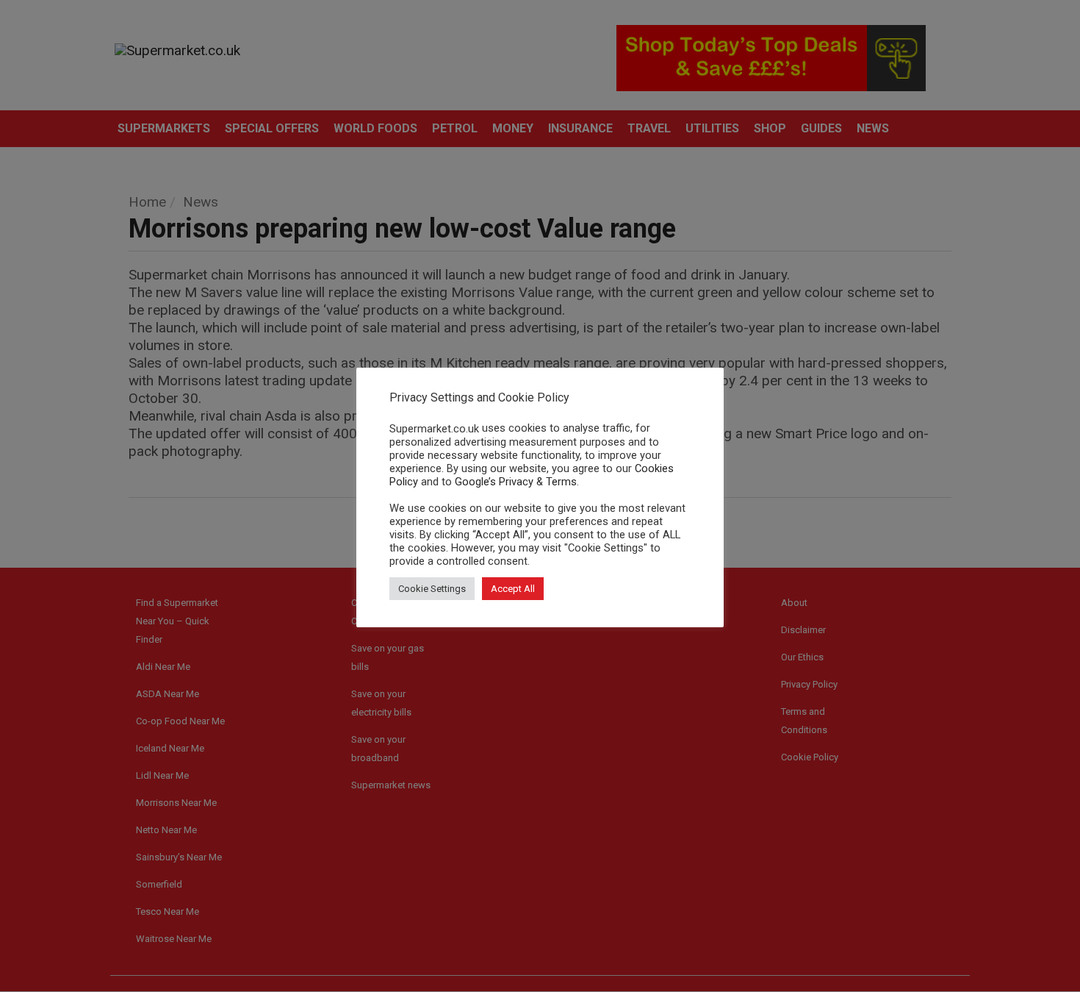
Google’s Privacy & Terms (516, 481)
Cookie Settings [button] (432, 588)
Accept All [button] (513, 588)
